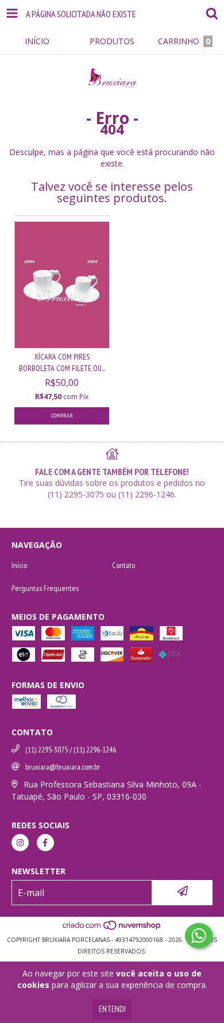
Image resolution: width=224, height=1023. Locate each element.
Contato (123, 565)
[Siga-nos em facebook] (45, 842)
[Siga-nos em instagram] (20, 842)
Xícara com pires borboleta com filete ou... (62, 362)
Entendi (112, 1008)
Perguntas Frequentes (45, 588)
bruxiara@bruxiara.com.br (62, 767)
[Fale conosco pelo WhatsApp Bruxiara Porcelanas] (199, 935)
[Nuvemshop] (112, 928)
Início (19, 565)
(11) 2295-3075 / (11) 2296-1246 (70, 749)
